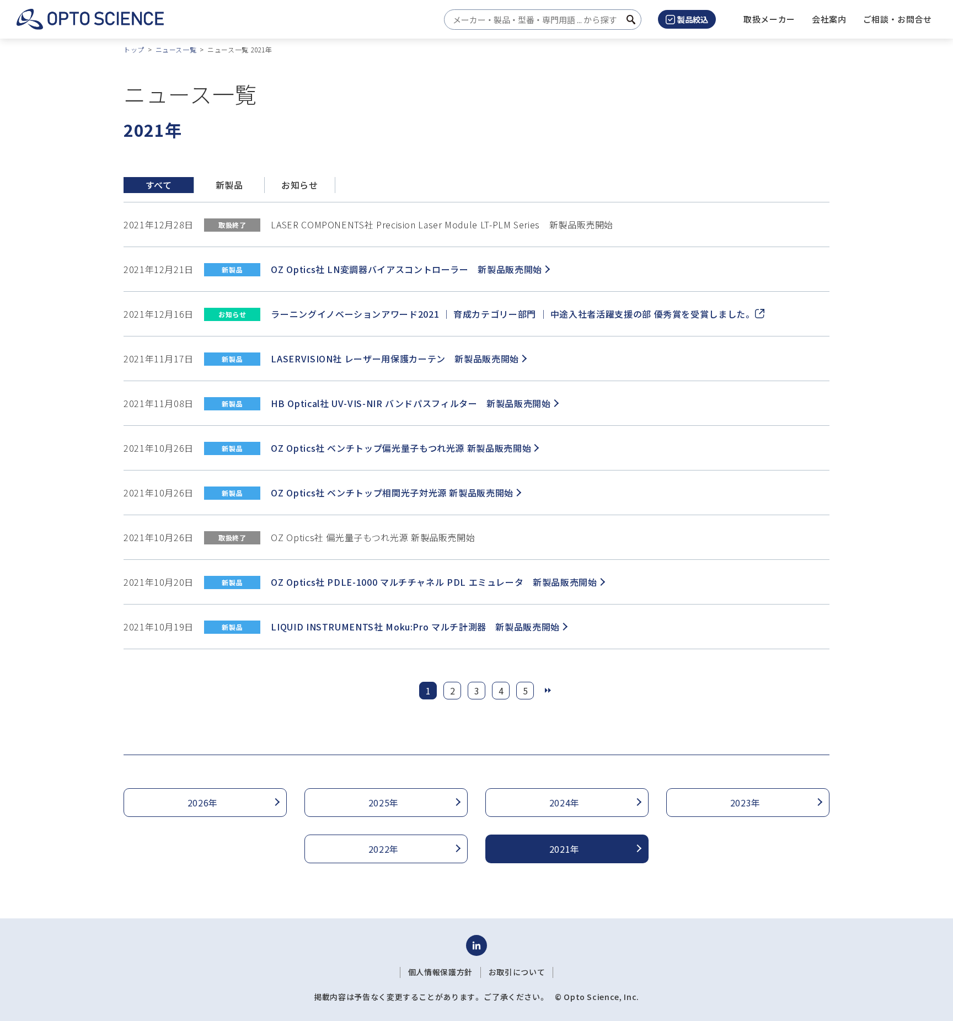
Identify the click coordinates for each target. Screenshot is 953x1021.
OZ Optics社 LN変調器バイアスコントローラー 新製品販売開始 (406, 269)
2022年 (383, 849)
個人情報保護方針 (440, 971)
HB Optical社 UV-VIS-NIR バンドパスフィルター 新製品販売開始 (410, 403)
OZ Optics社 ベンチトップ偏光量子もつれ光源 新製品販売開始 (401, 448)
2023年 (745, 802)
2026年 (203, 802)
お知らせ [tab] (299, 184)
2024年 (564, 802)
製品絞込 (692, 19)
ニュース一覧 (176, 49)
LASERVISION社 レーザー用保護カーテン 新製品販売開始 (394, 358)
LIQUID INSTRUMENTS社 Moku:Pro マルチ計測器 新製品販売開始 (415, 626)
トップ (134, 49)
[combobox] (540, 19)
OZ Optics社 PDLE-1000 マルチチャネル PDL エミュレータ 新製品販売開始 (434, 582)
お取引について (517, 971)
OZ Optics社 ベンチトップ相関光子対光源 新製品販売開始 (392, 492)
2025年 (383, 802)
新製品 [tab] (229, 184)
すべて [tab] (159, 184)
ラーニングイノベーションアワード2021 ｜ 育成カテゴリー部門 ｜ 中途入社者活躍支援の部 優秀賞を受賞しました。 (511, 313)
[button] (829, 19)
